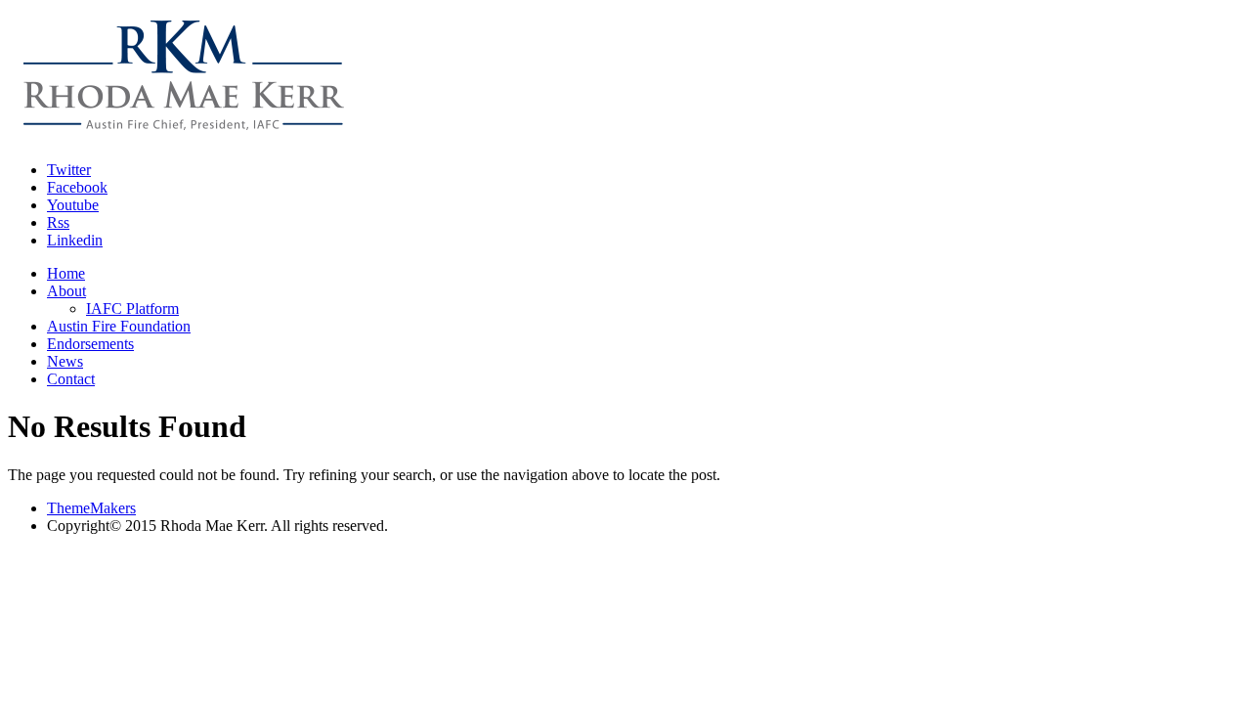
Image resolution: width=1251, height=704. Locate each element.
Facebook (77, 187)
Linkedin (75, 240)
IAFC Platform (132, 308)
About (66, 291)
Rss (58, 222)
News (65, 361)
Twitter (69, 169)
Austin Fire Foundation (119, 326)
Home (66, 273)
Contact (71, 379)
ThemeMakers (91, 508)
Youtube (73, 205)
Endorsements (90, 343)
